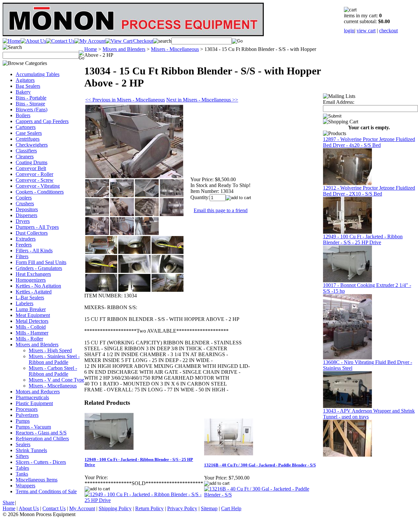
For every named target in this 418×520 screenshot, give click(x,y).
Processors (27, 409)
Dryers (23, 221)
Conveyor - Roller (34, 174)
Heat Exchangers (33, 274)
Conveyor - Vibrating (38, 186)
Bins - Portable (31, 98)
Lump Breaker (31, 309)
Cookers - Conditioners (40, 192)
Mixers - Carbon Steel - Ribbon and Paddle (53, 371)
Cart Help (231, 508)
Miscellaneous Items (36, 479)
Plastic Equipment (34, 403)
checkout (388, 30)
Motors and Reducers (38, 391)
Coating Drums (31, 162)
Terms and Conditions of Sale (46, 491)
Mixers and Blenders (37, 344)
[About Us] (33, 41)
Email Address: (338, 102)
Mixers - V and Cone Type (56, 380)
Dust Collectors (32, 233)
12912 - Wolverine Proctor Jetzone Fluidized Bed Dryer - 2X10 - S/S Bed (369, 191)
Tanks (22, 474)
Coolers (24, 197)
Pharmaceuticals (32, 397)
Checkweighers (32, 145)
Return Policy (149, 508)
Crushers (25, 203)
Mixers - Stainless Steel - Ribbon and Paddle (54, 359)
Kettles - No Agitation (38, 286)
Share (8, 502)
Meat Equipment (33, 315)
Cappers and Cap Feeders (42, 121)
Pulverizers (27, 415)
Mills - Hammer (32, 333)
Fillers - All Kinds (34, 250)
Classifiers (26, 150)
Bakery (23, 92)
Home (90, 49)
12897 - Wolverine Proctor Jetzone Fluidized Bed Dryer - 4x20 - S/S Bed (369, 142)
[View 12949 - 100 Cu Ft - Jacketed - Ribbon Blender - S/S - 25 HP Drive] (144, 500)
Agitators (25, 80)
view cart (366, 30)
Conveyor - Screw (35, 180)
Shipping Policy (115, 508)
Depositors (27, 209)
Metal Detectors (32, 321)
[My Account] (89, 41)
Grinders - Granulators (39, 268)
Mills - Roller (29, 338)
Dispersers (26, 215)
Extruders (26, 239)
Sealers (23, 444)
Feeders (24, 244)
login (349, 30)
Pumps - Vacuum (33, 427)
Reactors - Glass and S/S (41, 432)
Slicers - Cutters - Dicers (41, 462)
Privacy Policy (182, 508)
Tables (22, 468)
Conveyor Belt (31, 168)
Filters (22, 256)
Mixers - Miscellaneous (53, 385)
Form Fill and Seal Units (41, 262)
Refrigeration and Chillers (42, 438)
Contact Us (54, 508)
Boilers (23, 115)
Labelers (24, 303)
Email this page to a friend (221, 210)
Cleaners (25, 156)
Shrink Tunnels (31, 450)
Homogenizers (31, 280)
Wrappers (25, 485)
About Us (29, 508)
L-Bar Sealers (30, 297)
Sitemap (209, 508)
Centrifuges (28, 139)
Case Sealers (29, 133)
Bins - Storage (30, 103)
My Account (82, 508)
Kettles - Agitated (34, 291)
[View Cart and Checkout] (129, 41)
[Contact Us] (60, 41)
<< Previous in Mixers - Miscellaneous (125, 99)
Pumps (23, 421)
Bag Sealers (28, 86)
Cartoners (26, 127)
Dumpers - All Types (37, 227)
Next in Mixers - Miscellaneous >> (202, 99)
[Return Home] (12, 41)
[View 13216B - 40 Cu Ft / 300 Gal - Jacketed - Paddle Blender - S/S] (263, 494)
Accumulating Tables (37, 74)
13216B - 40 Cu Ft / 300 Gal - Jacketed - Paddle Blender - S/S (260, 465)
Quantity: (200, 197)
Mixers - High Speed (50, 350)
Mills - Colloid (31, 327)
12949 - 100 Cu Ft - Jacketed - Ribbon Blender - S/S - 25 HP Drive (363, 239)
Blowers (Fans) (31, 109)
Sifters (22, 456)
